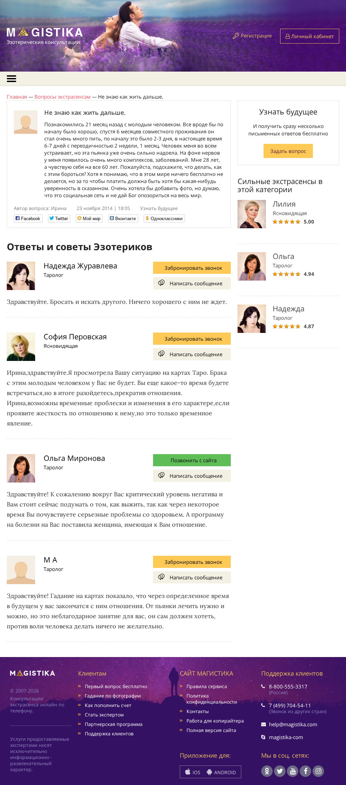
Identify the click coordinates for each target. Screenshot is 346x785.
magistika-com (286, 737)
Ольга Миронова (74, 458)
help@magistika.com (293, 724)
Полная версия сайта (211, 730)
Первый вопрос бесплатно (116, 686)
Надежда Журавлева (80, 265)
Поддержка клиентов (109, 733)
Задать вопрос (288, 151)
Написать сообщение (196, 283)
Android (224, 772)
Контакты (198, 711)
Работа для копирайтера (215, 720)
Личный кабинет (312, 36)
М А (50, 559)
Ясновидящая (61, 345)
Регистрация (256, 35)
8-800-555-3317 (288, 686)
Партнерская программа (114, 724)
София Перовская (75, 336)
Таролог (53, 274)
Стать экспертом (104, 714)
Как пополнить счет (108, 705)
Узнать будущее (159, 208)
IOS (195, 772)
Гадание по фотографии (113, 695)
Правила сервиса (207, 686)
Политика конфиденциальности (212, 698)
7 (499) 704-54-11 (290, 705)
